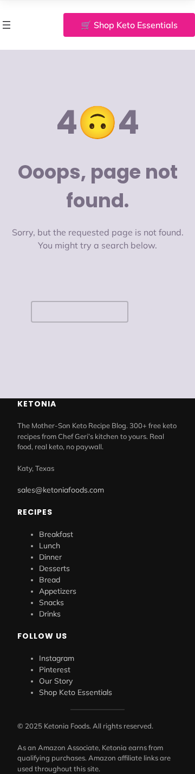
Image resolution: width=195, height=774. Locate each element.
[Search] (149, 312)
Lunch (49, 545)
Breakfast (56, 534)
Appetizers (57, 591)
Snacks (51, 602)
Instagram (56, 658)
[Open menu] (6, 24)
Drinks (50, 614)
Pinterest (54, 669)
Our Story (56, 681)
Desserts (54, 568)
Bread (49, 580)
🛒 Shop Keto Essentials (129, 24)
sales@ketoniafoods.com (60, 490)
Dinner (50, 557)
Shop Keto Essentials (75, 692)
